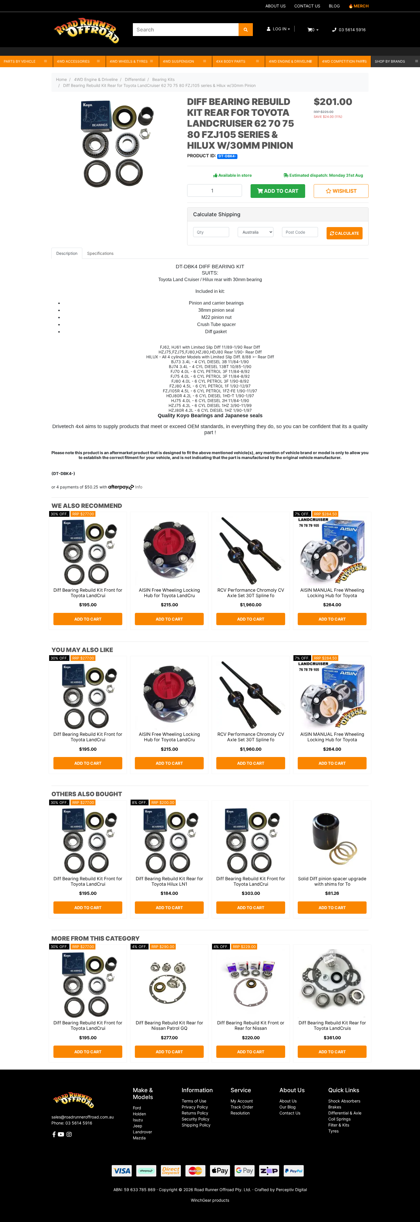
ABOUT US (275, 5)
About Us (288, 1100)
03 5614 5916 (352, 29)
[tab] (66, 253)
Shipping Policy (196, 1124)
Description (66, 253)
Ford (137, 1107)
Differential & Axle (344, 1112)
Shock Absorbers (344, 1100)
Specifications (100, 253)
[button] (278, 29)
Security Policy (195, 1118)
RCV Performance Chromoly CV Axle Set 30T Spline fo (250, 592)
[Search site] (246, 29)
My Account (242, 1100)
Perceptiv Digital (291, 1189)
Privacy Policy (195, 1106)
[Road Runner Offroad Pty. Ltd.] (87, 27)
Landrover (142, 1131)
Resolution (240, 1112)
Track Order (242, 1106)
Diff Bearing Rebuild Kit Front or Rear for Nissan (250, 1025)
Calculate (346, 233)
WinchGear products (210, 1200)
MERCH (361, 5)
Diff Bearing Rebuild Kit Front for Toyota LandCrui (87, 592)
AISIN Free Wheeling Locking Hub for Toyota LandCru (169, 592)
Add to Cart (281, 191)
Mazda (139, 1137)
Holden (139, 1113)
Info (138, 486)
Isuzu (138, 1119)
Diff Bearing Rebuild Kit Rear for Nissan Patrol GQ (169, 1025)
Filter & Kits (338, 1124)
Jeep (137, 1125)
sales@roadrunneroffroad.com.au (82, 1116)
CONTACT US (307, 5)
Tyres (333, 1130)
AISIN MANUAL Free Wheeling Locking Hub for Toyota (332, 592)
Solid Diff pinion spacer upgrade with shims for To (332, 881)
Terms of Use (194, 1100)
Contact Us (289, 1112)
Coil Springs (339, 1118)
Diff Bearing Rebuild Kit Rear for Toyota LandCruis (332, 1025)
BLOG (334, 5)
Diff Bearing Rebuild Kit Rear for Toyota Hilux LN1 (169, 881)
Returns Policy (195, 1112)
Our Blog (287, 1106)
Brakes (334, 1106)
